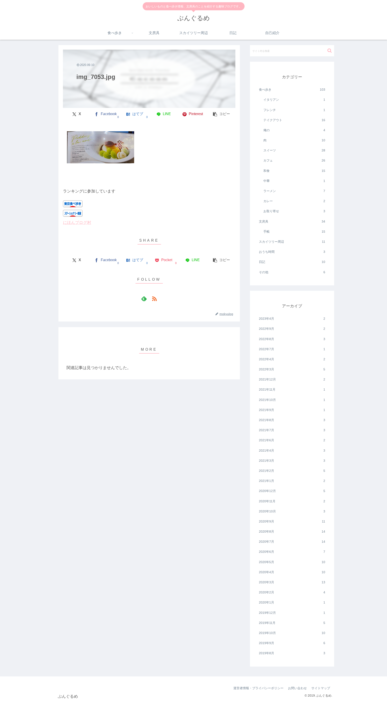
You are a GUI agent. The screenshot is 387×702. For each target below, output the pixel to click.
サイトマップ (320, 688)
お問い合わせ (297, 688)
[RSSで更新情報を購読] (154, 298)
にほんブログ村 (77, 222)
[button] (221, 114)
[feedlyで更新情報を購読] (144, 298)
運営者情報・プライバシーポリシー (258, 688)
